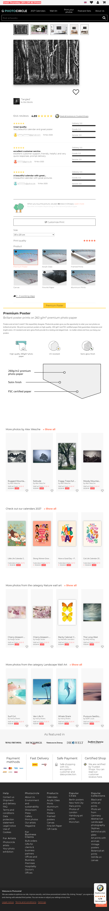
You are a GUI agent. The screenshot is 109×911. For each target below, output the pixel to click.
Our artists (30, 822)
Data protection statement (8, 819)
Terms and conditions (25, 902)
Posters (51, 813)
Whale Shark (64, 716)
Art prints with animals (98, 839)
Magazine (30, 826)
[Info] (15, 251)
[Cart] (104, 3)
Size (15, 230)
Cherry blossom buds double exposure (17, 637)
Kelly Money (90, 639)
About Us (30, 797)
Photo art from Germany (96, 812)
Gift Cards (52, 829)
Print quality (19, 240)
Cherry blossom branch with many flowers (42, 637)
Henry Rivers (15, 719)
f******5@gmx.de (25, 162)
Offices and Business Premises (31, 860)
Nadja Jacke (15, 639)
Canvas (50, 822)
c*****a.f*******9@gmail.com (29, 135)
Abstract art (97, 819)
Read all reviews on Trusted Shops (74, 116)
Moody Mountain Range (92, 481)
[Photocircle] (14, 11)
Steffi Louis (90, 719)
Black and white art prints (96, 802)
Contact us (8, 797)
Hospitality (30, 866)
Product (17, 246)
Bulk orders (31, 841)
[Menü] (104, 884)
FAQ (5, 806)
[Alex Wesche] (16, 101)
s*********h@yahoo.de (26, 184)
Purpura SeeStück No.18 (92, 716)
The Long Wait (90, 637)
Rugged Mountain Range (17, 481)
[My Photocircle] (97, 3)
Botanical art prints (97, 852)
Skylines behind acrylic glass (98, 831)
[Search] (104, 17)
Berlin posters (76, 799)
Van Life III (38, 716)
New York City (76, 803)
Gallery (28, 816)
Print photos (31, 819)
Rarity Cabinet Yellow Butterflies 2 (67, 637)
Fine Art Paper (54, 826)
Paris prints (75, 806)
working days (25, 296)
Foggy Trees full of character (67, 481)
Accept (101, 904)
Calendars (52, 797)
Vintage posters (95, 846)
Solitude (37, 481)
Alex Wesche (28, 102)
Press (28, 813)
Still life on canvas (96, 859)
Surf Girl (12, 716)
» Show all (49, 429)
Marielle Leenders (67, 639)
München (74, 822)
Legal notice (9, 826)
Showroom (31, 810)
